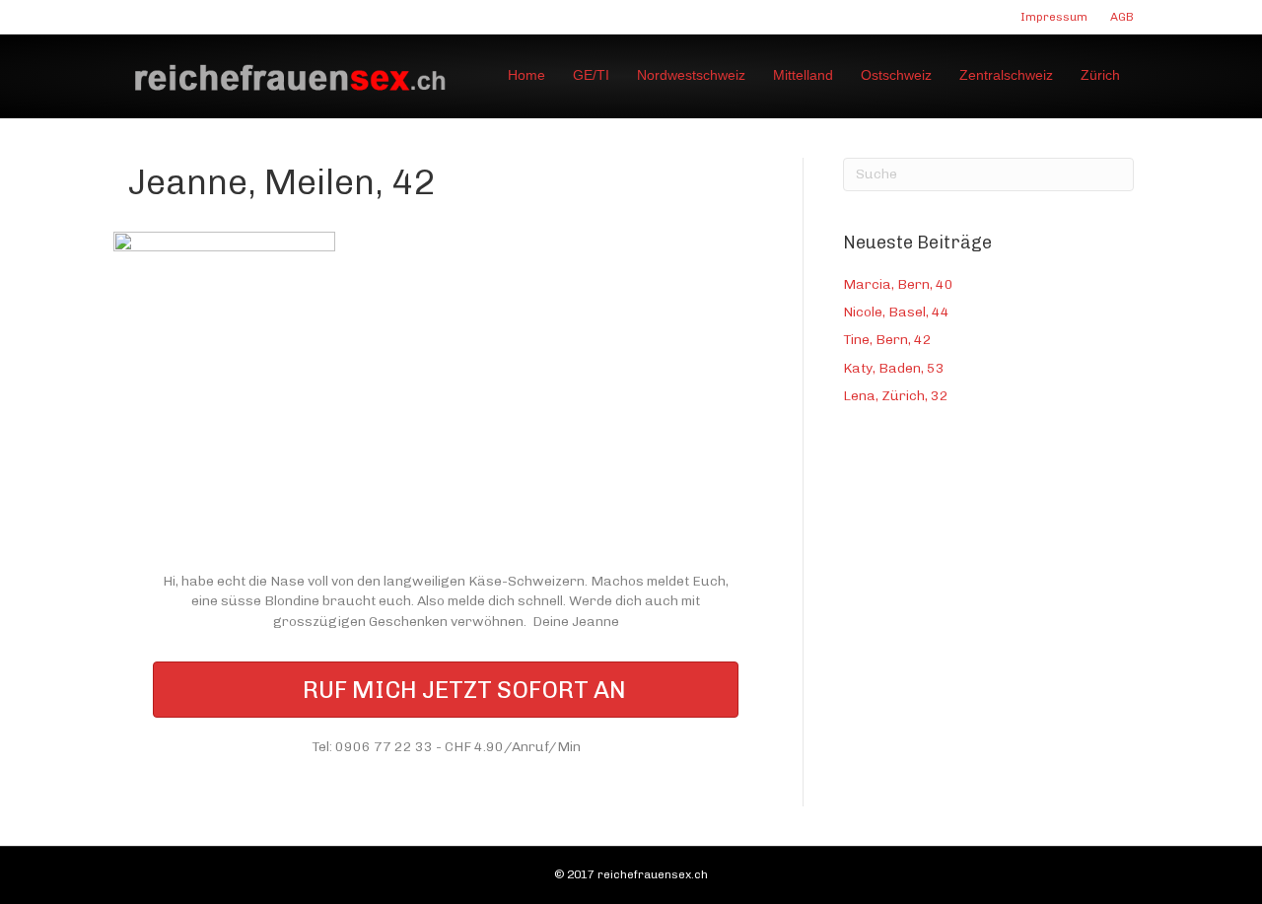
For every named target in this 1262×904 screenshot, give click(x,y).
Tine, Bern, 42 (887, 339)
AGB (1122, 17)
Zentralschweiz (1006, 75)
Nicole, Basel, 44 (896, 312)
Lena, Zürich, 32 (895, 395)
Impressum (1053, 17)
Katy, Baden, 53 (894, 368)
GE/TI (591, 75)
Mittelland (803, 75)
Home (526, 75)
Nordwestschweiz (691, 75)
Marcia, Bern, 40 (898, 284)
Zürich (1100, 75)
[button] (445, 689)
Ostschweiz (896, 75)
